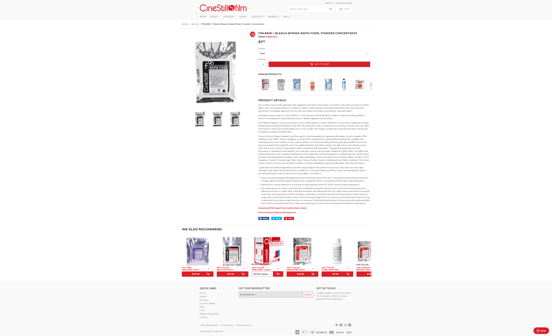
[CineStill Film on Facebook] (341, 325)
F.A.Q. (202, 310)
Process (228, 16)
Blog (202, 307)
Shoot (214, 16)
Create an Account (344, 3)
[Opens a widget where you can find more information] (541, 331)
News (203, 16)
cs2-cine (194, 24)
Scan (242, 16)
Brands (273, 16)
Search (203, 296)
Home (185, 24)
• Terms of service (243, 325)
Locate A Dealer (207, 303)
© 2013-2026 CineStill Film (211, 331)
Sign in (328, 3)
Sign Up (308, 295)
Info (286, 16)
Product (261, 49)
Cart (346, 9)
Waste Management (209, 314)
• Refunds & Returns (209, 325)
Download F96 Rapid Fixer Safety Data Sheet (282, 208)
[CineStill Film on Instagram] (345, 325)
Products (204, 300)
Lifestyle (257, 16)
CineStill (272, 36)
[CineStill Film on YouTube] (349, 325)
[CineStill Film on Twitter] (336, 325)
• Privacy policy (226, 325)
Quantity (262, 59)
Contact (203, 317)
